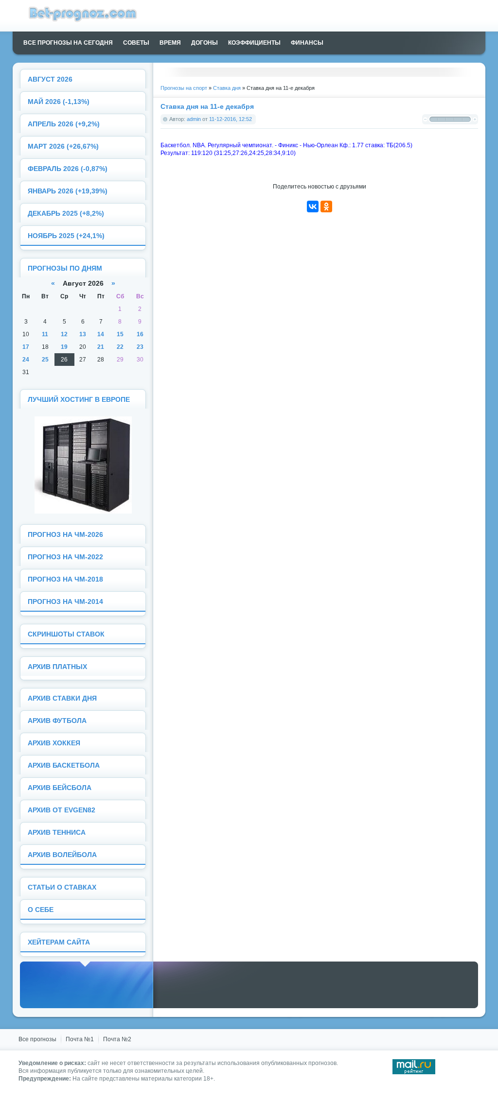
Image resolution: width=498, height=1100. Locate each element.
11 (45, 334)
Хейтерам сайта (59, 942)
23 (140, 347)
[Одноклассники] (326, 206)
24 (25, 359)
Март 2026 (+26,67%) (63, 146)
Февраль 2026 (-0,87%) (67, 168)
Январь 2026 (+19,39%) (67, 191)
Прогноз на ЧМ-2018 (65, 579)
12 (64, 334)
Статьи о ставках (62, 887)
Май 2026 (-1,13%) (58, 101)
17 (25, 347)
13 (82, 334)
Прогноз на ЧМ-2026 (65, 534)
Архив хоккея (54, 743)
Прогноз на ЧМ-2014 (65, 601)
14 (100, 334)
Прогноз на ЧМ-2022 (65, 557)
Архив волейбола (62, 855)
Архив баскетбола (64, 765)
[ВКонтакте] (313, 206)
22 (120, 347)
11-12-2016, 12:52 (230, 119)
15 (120, 334)
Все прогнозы (37, 1039)
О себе (40, 909)
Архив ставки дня (62, 698)
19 (64, 347)
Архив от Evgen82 (61, 810)
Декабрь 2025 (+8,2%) (66, 213)
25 (45, 359)
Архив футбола (57, 720)
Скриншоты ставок (66, 634)
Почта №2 (117, 1039)
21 (100, 347)
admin (194, 119)
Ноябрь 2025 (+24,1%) (66, 236)
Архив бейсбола (59, 787)
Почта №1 (80, 1039)
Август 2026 (50, 79)
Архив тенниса (57, 832)
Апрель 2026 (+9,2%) (64, 124)
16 (140, 334)
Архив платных (57, 666)
